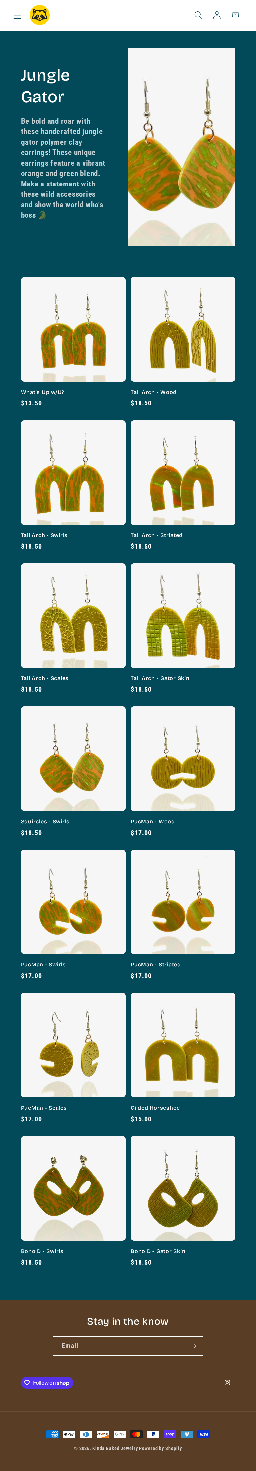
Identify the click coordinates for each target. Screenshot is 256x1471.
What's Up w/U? (43, 392)
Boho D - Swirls (42, 1251)
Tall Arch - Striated (157, 535)
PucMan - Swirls (43, 964)
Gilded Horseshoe (155, 1108)
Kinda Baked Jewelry (115, 1448)
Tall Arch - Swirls (44, 535)
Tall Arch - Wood (154, 392)
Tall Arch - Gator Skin (160, 678)
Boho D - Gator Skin (158, 1251)
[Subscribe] (193, 1346)
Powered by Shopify (160, 1448)
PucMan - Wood (153, 821)
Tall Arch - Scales (45, 678)
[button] (17, 15)
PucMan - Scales (44, 1108)
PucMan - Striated (156, 964)
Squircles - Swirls (45, 821)
